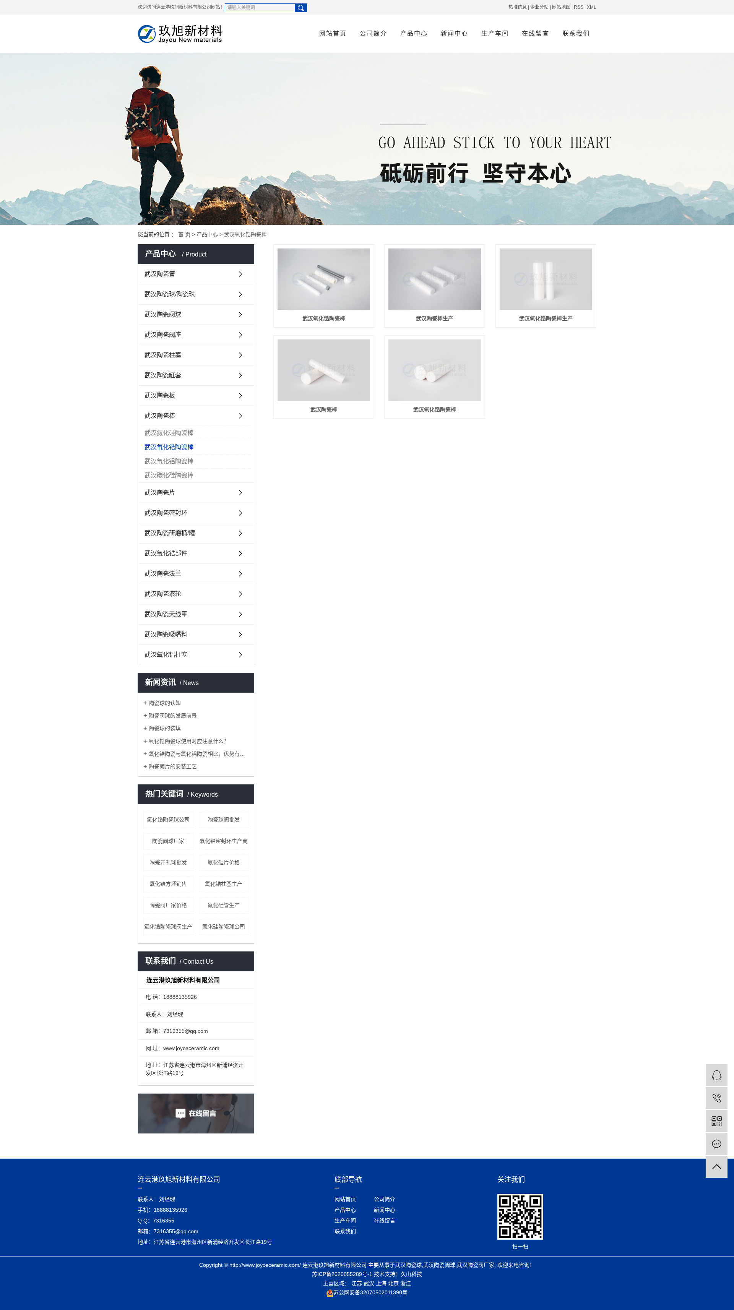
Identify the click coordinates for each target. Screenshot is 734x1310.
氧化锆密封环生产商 (224, 841)
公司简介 (373, 33)
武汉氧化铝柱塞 (166, 654)
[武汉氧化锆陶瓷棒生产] (546, 279)
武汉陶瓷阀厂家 (475, 1265)
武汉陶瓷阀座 (163, 334)
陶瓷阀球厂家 (168, 841)
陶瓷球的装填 (165, 728)
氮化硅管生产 (224, 905)
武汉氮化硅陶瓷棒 (169, 433)
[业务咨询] (717, 1075)
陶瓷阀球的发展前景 (173, 716)
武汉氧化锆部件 (166, 553)
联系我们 (576, 33)
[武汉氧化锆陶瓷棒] (324, 279)
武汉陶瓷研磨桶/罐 (170, 533)
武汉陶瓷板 (160, 395)
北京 (393, 1283)
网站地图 (561, 7)
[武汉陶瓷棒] (324, 370)
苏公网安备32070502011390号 (370, 1292)
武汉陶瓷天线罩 (166, 614)
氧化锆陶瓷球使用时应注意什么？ (189, 741)
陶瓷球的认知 (165, 703)
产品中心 (414, 33)
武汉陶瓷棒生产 (434, 318)
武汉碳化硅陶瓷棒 (169, 475)
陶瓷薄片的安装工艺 (173, 766)
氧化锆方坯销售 (168, 884)
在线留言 (535, 33)
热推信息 (517, 7)
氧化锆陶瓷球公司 (168, 820)
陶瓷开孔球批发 (168, 862)
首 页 (184, 234)
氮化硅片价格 (224, 862)
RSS (578, 7)
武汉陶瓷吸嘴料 (166, 634)
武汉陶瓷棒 (160, 415)
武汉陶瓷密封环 (166, 513)
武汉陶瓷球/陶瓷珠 (170, 294)
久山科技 (411, 1274)
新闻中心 (454, 33)
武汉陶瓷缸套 (163, 375)
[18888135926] (717, 1098)
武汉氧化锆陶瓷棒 (245, 234)
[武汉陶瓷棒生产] (434, 279)
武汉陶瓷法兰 (163, 573)
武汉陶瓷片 (160, 492)
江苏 (356, 1283)
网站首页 (333, 33)
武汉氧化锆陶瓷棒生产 (546, 318)
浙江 (405, 1283)
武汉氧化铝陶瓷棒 (169, 461)
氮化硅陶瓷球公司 (223, 927)
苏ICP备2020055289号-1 (342, 1274)
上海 (381, 1283)
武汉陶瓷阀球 (163, 314)
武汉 (369, 1283)
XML (591, 7)
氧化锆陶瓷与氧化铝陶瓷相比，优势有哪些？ (198, 754)
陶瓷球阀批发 (224, 820)
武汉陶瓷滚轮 (163, 594)
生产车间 (495, 33)
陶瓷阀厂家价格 (168, 905)
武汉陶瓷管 (160, 274)
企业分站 (539, 7)
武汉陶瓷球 (408, 1265)
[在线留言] (717, 1144)
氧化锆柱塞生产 (223, 884)
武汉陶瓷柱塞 (163, 355)
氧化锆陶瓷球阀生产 (168, 927)
